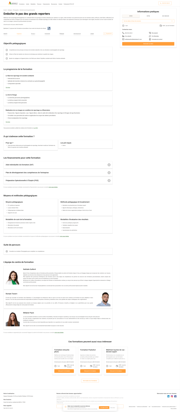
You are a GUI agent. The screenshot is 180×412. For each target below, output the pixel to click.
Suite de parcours (77, 33)
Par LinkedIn (128, 36)
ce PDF (36, 128)
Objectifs (5, 33)
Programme (19, 33)
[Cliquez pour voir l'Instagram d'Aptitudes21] (172, 396)
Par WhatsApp (155, 36)
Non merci (112, 407)
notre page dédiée (53, 187)
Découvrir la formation (64, 371)
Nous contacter (173, 408)
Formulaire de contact (157, 39)
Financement (47, 33)
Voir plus (8, 87)
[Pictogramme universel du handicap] (49, 28)
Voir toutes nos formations (90, 380)
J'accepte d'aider (104, 407)
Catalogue (10, 10)
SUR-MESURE (165, 16)
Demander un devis (148, 43)
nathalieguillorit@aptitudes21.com (133, 39)
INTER (130, 16)
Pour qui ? (33, 33)
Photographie (16, 10)
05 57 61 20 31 (128, 33)
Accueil (5, 10)
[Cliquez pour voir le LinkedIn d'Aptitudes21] (168, 396)
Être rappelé (155, 33)
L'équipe (92, 33)
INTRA (148, 16)
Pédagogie (62, 33)
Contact (60, 4)
